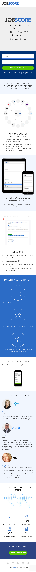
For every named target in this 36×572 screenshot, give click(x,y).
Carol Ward (5, 412)
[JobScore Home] (10, 3)
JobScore (14, 567)
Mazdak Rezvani (7, 436)
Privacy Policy (13, 569)
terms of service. (25, 73)
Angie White (6, 466)
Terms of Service (22, 569)
